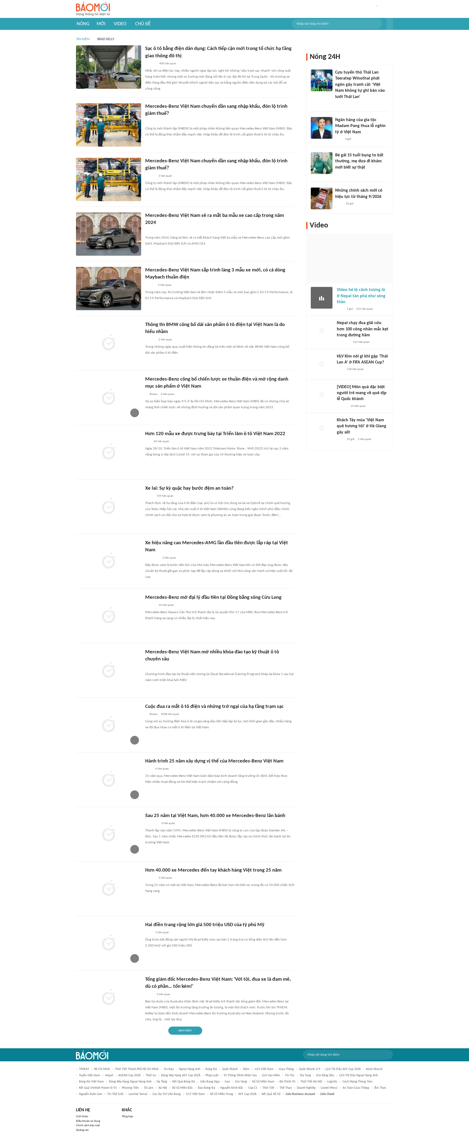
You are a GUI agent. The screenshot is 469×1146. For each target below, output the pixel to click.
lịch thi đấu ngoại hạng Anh (358, 1075)
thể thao (286, 1088)
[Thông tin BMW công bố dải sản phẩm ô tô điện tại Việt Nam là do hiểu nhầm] (108, 343)
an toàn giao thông (356, 1088)
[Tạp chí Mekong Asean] (148, 441)
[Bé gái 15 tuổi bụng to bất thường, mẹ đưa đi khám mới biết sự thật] (321, 163)
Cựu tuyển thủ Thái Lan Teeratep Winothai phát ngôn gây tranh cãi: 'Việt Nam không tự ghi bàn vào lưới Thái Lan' (360, 84)
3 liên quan (165, 176)
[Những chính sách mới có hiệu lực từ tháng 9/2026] (321, 198)
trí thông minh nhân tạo (240, 1075)
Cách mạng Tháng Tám (358, 1081)
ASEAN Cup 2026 (129, 1075)
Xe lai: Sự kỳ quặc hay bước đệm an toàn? (189, 488)
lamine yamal (138, 1094)
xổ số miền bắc (182, 1088)
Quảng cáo (82, 1130)
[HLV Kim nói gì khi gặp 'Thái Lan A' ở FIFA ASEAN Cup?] (321, 364)
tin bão (169, 1069)
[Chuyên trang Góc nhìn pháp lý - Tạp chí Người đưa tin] (338, 104)
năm (246, 1069)
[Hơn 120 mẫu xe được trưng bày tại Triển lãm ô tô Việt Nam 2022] (108, 452)
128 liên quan (355, 369)
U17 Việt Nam (195, 1094)
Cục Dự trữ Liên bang (167, 1094)
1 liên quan (162, 932)
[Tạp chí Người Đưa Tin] (339, 174)
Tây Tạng (305, 1075)
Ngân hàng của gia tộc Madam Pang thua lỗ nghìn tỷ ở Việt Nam (360, 126)
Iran (227, 1081)
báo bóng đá (206, 1088)
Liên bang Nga (210, 1081)
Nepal (109, 1075)
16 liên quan (166, 605)
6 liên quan (162, 768)
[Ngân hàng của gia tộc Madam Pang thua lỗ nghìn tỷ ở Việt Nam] (321, 128)
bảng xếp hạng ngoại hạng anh (130, 1081)
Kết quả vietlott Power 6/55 (98, 1088)
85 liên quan (161, 441)
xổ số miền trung (221, 1094)
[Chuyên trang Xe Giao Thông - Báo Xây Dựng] (150, 176)
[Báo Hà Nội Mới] (150, 63)
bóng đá (211, 1069)
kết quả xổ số (271, 1094)
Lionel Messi (329, 1088)
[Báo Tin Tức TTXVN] (339, 203)
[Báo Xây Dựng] (151, 121)
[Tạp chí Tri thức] (148, 769)
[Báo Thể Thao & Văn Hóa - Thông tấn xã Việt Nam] (149, 496)
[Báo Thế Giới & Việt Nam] (149, 230)
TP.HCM (84, 1069)
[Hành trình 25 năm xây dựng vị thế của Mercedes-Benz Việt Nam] (108, 779)
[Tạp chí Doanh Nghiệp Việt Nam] (150, 285)
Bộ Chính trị (287, 1081)
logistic (332, 1081)
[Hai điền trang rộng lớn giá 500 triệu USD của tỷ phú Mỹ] (108, 943)
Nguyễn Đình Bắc (231, 1088)
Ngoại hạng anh (189, 1069)
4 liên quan (165, 285)
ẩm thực (380, 1088)
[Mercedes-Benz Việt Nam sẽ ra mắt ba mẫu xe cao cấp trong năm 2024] (108, 234)
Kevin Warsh (374, 1069)
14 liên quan (358, 406)
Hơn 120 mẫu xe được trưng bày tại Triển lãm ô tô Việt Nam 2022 (215, 433)
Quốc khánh (230, 1069)
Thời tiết (268, 1088)
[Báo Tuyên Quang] (152, 558)
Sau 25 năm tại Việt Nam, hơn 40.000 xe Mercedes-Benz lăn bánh (215, 815)
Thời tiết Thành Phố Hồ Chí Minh (137, 1069)
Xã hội (163, 1088)
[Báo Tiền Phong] (342, 406)
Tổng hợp (127, 1116)
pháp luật (211, 1075)
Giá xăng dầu (325, 1075)
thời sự (151, 1075)
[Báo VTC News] (343, 342)
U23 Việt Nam (264, 1069)
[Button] (389, 24)
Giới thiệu (82, 1116)
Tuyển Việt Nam (89, 1075)
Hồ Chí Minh (102, 1069)
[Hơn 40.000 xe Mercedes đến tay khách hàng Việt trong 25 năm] (108, 888)
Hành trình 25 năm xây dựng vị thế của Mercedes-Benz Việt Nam (214, 761)
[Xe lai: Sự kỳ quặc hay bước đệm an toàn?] (108, 506)
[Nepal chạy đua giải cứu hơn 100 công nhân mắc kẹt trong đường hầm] (321, 331)
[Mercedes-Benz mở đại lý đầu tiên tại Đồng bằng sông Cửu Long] (108, 616)
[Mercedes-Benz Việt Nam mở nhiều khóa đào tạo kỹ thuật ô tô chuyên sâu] (108, 670)
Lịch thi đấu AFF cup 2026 (343, 1069)
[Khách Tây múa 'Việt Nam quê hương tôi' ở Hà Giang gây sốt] (321, 428)
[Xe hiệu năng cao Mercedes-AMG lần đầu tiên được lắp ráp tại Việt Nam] (108, 561)
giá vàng (241, 1081)
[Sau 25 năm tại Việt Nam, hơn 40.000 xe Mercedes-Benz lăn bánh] (108, 834)
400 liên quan (167, 63)
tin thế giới (115, 1094)
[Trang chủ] (93, 9)
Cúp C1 (252, 1088)
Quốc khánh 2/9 (309, 1069)
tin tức (289, 1075)
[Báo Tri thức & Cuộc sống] (151, 823)
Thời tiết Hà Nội (311, 1081)
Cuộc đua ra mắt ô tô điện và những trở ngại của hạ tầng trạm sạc (214, 706)
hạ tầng (162, 1081)
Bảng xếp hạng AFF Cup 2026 (180, 1075)
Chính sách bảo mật (88, 1125)
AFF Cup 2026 (247, 1094)
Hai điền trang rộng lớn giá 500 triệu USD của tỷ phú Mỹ (204, 924)
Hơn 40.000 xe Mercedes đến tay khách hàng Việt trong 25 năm (213, 870)
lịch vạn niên (271, 1075)
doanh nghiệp (306, 1088)
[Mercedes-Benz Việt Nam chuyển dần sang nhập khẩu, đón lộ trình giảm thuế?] (108, 125)
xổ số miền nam (263, 1081)
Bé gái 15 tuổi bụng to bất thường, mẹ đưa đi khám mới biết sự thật (359, 161)
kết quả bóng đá (183, 1081)
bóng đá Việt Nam (91, 1081)
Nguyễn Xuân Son (90, 1094)
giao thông (286, 1069)
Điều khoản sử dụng (88, 1121)
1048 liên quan (170, 714)
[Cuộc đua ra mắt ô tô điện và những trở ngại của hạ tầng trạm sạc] (108, 725)
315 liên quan (364, 309)
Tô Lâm (148, 1088)
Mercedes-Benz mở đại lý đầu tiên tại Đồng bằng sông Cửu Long (213, 597)
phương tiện (130, 1088)
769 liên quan (165, 496)
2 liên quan (165, 339)
